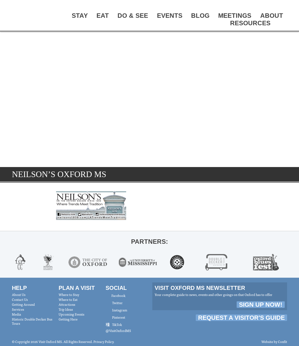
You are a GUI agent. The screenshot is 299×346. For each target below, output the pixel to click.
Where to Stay (69, 294)
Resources (250, 23)
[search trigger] (281, 23)
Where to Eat (68, 299)
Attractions (67, 304)
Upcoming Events (71, 314)
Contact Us (20, 299)
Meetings (234, 15)
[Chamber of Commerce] (20, 262)
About (271, 15)
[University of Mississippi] (138, 262)
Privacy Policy (103, 341)
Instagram (119, 310)
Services (18, 309)
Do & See (132, 15)
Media (16, 314)
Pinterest (118, 317)
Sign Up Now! (260, 304)
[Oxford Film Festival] (177, 262)
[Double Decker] (216, 262)
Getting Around (23, 304)
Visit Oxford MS (29, 15)
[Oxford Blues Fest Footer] (266, 262)
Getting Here (68, 319)
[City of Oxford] (87, 262)
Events (169, 15)
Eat (102, 15)
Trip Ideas (66, 309)
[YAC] (48, 262)
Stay (80, 15)
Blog (200, 15)
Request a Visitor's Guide (241, 317)
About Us (18, 294)
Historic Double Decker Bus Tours (32, 321)
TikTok (116, 324)
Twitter (117, 302)
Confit (282, 341)
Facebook (118, 295)
